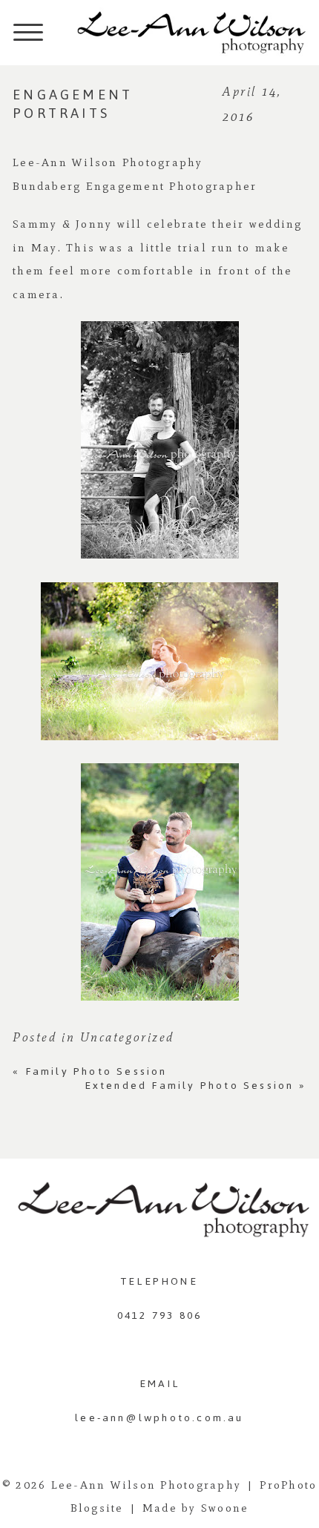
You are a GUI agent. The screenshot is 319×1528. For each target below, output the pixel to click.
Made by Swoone (195, 1508)
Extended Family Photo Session (195, 1086)
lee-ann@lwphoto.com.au (159, 1418)
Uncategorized (127, 1037)
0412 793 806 (159, 1315)
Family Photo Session (90, 1071)
